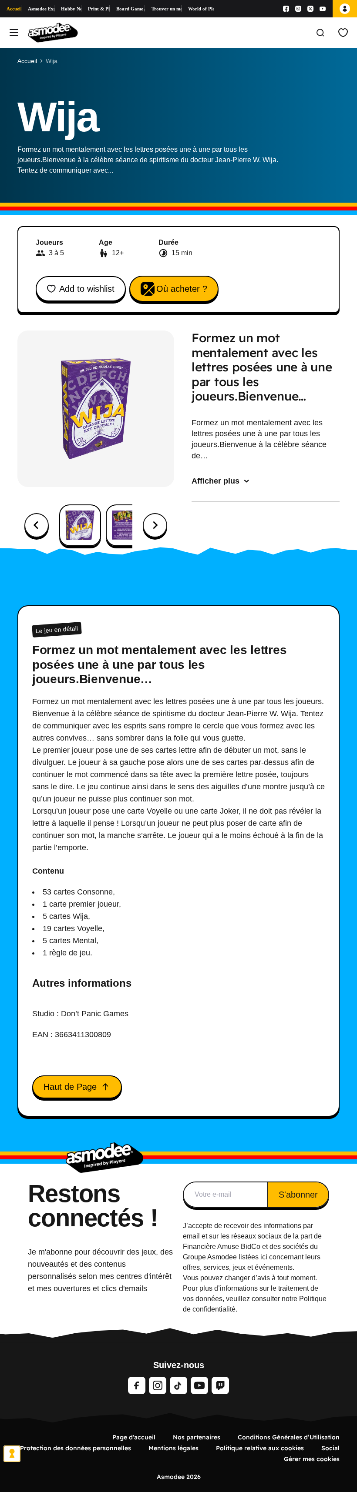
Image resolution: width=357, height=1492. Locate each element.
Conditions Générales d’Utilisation (289, 1437)
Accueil (14, 8)
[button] (80, 525)
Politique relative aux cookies (260, 1448)
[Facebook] (286, 8)
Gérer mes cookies (312, 1459)
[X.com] (310, 8)
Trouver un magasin (166, 8)
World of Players (201, 8)
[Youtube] (323, 8)
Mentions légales (173, 1448)
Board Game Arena (130, 8)
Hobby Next (71, 8)
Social (330, 1448)
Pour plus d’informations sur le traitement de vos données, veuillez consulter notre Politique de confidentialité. (255, 1299)
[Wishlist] (343, 32)
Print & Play (98, 8)
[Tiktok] (178, 1385)
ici (263, 1257)
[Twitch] (220, 1385)
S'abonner (298, 1194)
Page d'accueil (133, 1437)
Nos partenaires (196, 1437)
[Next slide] (155, 525)
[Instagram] (298, 8)
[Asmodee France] (53, 32)
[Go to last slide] (36, 525)
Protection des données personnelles (75, 1448)
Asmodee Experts (41, 8)
